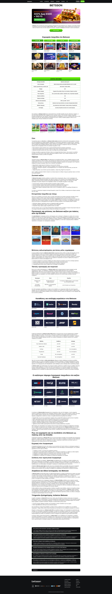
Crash (61, 40)
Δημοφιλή (37, 40)
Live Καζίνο (49, 40)
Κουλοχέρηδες (73, 40)
